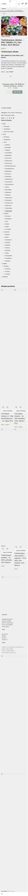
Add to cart (17, 92)
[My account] (18, 3)
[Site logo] (13, 3)
